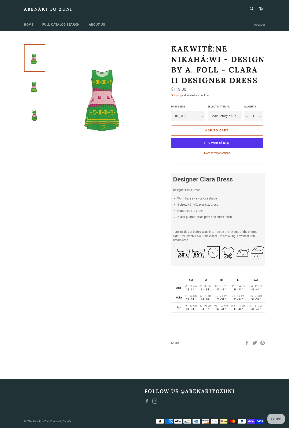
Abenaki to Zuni (48, 9)
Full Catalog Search (61, 24)
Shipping (176, 95)
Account (259, 24)
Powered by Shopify (60, 421)
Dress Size (178, 106)
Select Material (219, 106)
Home (28, 24)
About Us (97, 24)
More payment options (217, 153)
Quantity (250, 106)
